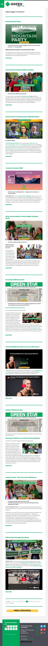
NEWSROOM (39, 629)
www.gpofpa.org (35, 328)
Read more (9, 58)
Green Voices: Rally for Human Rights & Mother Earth (22, 217)
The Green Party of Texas (12, 143)
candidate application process (14, 146)
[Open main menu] (2, 4)
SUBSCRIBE (39, 633)
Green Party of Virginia (27, 96)
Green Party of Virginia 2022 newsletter (20, 70)
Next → (12, 603)
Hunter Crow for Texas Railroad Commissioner (22, 144)
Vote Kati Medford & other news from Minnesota (22, 347)
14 (31, 601)
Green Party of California (24, 196)
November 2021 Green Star (15, 280)
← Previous (8, 601)
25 (6, 603)
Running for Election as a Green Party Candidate (23, 438)
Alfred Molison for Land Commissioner (15, 149)
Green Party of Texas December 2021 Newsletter (22, 117)
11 (24, 601)
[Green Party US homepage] (14, 4)
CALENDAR (39, 626)
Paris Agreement (10, 253)
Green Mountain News (13, 21)
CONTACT (38, 627)
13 (29, 601)
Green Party (9, 370)
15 (34, 601)
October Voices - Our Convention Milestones (21, 477)
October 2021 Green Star (14, 410)
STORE (37, 635)
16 (36, 601)
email (28, 636)
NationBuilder (31, 639)
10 (22, 601)
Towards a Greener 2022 (14, 168)
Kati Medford (39, 370)
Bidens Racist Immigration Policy (17, 537)
